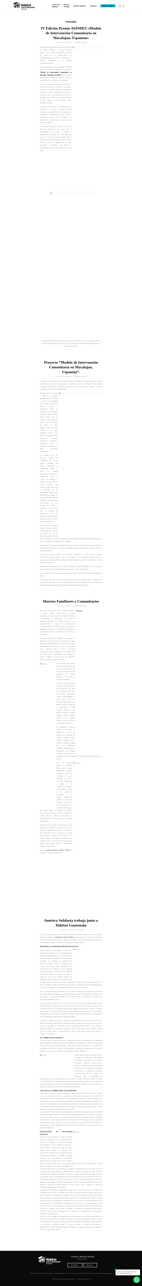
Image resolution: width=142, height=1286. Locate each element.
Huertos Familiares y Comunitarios (71, 601)
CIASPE (60, 850)
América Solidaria (51, 850)
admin (81, 930)
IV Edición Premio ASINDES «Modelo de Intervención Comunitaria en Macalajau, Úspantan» (71, 33)
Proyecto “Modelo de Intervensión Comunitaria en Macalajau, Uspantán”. (71, 367)
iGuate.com (87, 1279)
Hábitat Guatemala (81, 42)
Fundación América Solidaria (64, 937)
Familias (68, 606)
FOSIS (67, 850)
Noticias (69, 42)
